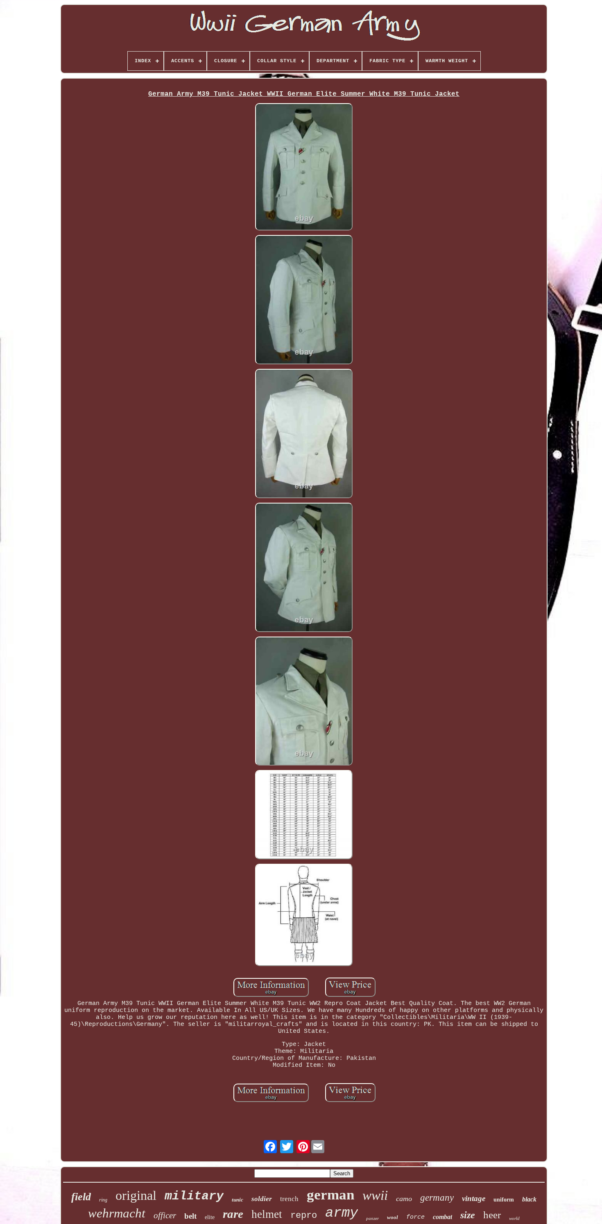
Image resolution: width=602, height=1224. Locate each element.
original (135, 1195)
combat (442, 1216)
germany (437, 1197)
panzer (372, 1218)
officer (165, 1215)
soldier (261, 1199)
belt (190, 1216)
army (341, 1213)
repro (303, 1215)
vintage (473, 1198)
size (467, 1215)
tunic (237, 1200)
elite (210, 1217)
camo (404, 1199)
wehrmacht (116, 1213)
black (529, 1199)
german (330, 1195)
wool (392, 1217)
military (194, 1196)
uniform (503, 1200)
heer (492, 1214)
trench (289, 1199)
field (81, 1197)
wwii (375, 1195)
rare (233, 1213)
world (514, 1218)
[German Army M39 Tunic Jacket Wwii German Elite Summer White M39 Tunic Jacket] (304, 168)
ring (103, 1200)
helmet (266, 1214)
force (415, 1217)
